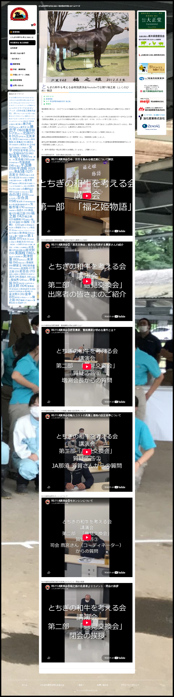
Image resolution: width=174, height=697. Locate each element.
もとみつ (20, 103)
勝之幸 (17, 127)
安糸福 (22, 159)
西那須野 (22, 283)
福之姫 (68, 101)
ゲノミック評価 (27, 105)
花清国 (26, 268)
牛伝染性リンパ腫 (21, 186)
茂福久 (25, 277)
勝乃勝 (19, 124)
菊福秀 (17, 279)
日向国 (25, 178)
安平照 (26, 150)
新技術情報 (17, 80)
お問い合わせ (18, 85)
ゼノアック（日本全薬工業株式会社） (22, 111)
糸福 (13, 242)
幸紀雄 (23, 172)
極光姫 (16, 183)
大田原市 (16, 145)
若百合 (27, 271)
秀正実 (12, 228)
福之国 (24, 213)
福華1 (24, 225)
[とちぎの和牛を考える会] (19, 19)
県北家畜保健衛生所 (57, 101)
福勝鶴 (19, 219)
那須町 (29, 291)
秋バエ (27, 228)
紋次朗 (20, 250)
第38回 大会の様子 (17, 53)
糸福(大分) (23, 242)
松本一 (21, 180)
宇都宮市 (17, 148)
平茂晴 (26, 168)
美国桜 (24, 253)
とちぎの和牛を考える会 (22, 100)
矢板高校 (12, 210)
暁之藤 (14, 180)
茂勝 (11, 274)
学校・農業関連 (19, 69)
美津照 (19, 257)
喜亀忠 (21, 142)
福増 (28, 220)
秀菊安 (19, 228)
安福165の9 (23, 153)
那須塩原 (16, 289)
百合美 (14, 198)
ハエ (27, 113)
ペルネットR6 (18, 119)
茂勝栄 (17, 274)
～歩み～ (80, 685)
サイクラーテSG (21, 108)
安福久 (19, 156)
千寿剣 (21, 139)
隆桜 (24, 300)
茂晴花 (24, 274)
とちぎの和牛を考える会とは (22, 37)
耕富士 (20, 265)
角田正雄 (30, 283)
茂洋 (14, 276)
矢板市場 (21, 205)
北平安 (22, 137)
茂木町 (31, 274)
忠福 (27, 175)
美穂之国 (22, 263)
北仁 (19, 134)
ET (10, 97)
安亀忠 (25, 148)
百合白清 (25, 192)
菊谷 (26, 280)
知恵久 (22, 210)
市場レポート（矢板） (22, 75)
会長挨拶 (13, 48)
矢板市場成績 (30, 208)
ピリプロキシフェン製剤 (21, 116)
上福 (25, 121)
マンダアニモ (30, 119)
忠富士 (17, 174)
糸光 (26, 239)
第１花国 (21, 237)
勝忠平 (21, 128)
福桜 (20, 222)
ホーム (25, 685)
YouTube (27, 97)
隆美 (30, 300)
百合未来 (17, 192)
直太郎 (21, 202)
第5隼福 (25, 233)
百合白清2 (21, 193)
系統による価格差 (21, 247)
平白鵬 (17, 166)
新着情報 (16, 32)
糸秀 (21, 244)
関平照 (18, 297)
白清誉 (18, 189)
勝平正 (25, 127)
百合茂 (18, 199)
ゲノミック (17, 105)
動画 (13, 124)
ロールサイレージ (15, 121)
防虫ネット (27, 297)
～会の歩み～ (15, 59)
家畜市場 (15, 162)
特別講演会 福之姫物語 (19, 43)
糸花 (26, 244)
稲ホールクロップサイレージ (24, 230)
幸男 (11, 172)
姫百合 (25, 145)
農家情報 (16, 64)
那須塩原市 (26, 289)
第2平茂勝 (14, 233)
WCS (21, 97)
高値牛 (22, 303)
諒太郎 (18, 286)
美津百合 (22, 260)
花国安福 (16, 268)
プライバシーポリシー (130, 685)
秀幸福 (30, 225)
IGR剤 (16, 97)
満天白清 (24, 183)
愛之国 (17, 178)
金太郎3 (16, 294)
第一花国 (21, 236)
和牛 (28, 139)
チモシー (20, 113)
